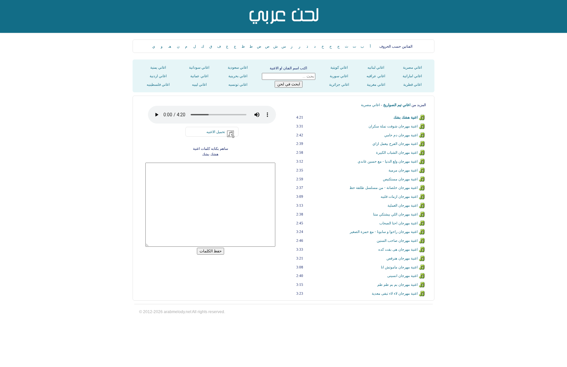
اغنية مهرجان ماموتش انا (399, 267)
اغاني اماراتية (412, 76)
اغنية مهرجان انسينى (402, 276)
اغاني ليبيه (199, 84)
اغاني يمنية (158, 67)
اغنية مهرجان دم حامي (401, 135)
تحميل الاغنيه (215, 132)
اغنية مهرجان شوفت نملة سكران (393, 126)
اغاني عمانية (199, 76)
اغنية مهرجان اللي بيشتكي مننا (395, 214)
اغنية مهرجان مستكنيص (400, 179)
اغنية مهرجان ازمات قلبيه (399, 196)
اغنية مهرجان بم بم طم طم (397, 285)
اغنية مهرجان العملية (403, 205)
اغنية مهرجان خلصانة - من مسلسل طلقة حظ (383, 188)
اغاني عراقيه (376, 76)
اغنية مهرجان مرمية (403, 170)
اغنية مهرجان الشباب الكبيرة (397, 152)
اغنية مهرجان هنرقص (402, 258)
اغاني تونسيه (237, 84)
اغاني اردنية (158, 76)
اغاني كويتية (339, 67)
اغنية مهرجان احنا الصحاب (398, 223)
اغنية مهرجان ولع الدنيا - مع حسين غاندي (388, 161)
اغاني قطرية (412, 84)
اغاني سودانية (199, 67)
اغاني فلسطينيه (158, 84)
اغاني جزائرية (339, 84)
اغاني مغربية (376, 84)
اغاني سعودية (238, 67)
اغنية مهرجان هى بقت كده (398, 249)
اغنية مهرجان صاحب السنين (397, 240)
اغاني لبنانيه (376, 67)
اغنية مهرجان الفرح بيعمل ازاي (395, 144)
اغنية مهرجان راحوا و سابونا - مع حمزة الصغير (384, 232)
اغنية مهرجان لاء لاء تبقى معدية (395, 293)
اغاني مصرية (412, 67)
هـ (169, 46)
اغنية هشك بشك (405, 117)
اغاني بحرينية (237, 76)
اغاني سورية (339, 76)
